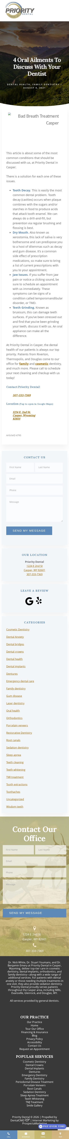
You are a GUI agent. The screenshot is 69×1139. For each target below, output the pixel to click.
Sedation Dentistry (34, 1092)
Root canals (13, 740)
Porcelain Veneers (35, 1085)
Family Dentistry (34, 1078)
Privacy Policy (34, 1039)
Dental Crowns (34, 1065)
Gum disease (14, 696)
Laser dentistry (15, 703)
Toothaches (13, 792)
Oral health (13, 710)
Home (34, 1025)
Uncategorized (15, 799)
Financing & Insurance (34, 1032)
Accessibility (34, 1042)
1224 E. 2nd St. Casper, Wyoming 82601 (24, 415)
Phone (34, 485)
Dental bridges (15, 644)
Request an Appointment (34, 1049)
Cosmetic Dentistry (17, 629)
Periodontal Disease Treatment (34, 1082)
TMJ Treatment (34, 1102)
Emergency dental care (20, 681)
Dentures (12, 674)
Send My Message (29, 530)
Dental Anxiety (15, 637)
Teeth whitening (15, 769)
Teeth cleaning (15, 762)
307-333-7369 (22, 395)
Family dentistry (46, 84)
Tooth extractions (16, 784)
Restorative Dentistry (19, 733)
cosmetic (41, 364)
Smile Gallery (34, 1105)
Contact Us (34, 1045)
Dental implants (16, 666)
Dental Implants (34, 1068)
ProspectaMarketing (34, 1123)
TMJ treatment (15, 777)
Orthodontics (14, 718)
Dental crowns (15, 651)
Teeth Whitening (34, 1098)
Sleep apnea (13, 755)
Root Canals (34, 1088)
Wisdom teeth (14, 806)
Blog (34, 1035)
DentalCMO (17, 1120)
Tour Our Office (34, 1029)
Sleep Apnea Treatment (34, 1095)
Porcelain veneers (17, 725)
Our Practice (34, 1022)
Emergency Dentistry (34, 1075)
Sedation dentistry (17, 747)
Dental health (18, 84)
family (24, 364)
